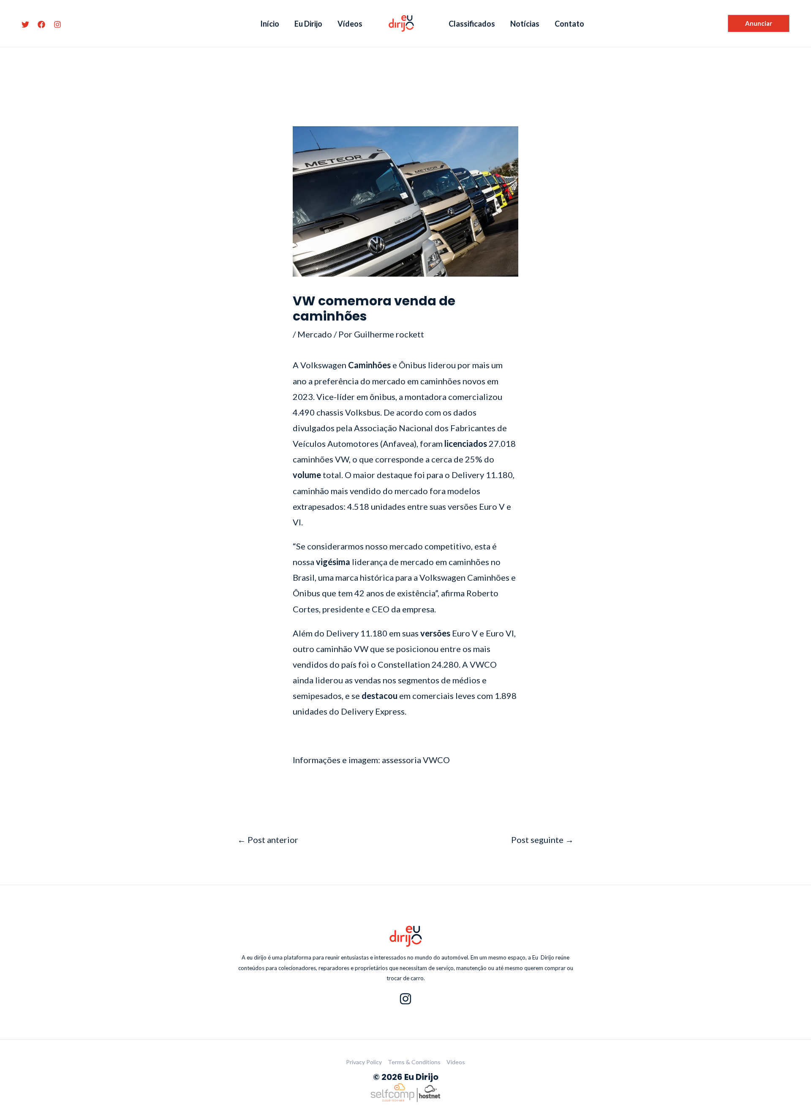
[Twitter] (25, 24)
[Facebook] (41, 24)
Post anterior (267, 840)
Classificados (472, 23)
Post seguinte (542, 840)
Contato (569, 23)
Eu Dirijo (308, 23)
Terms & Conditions (414, 1062)
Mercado (314, 334)
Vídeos (349, 23)
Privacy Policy (364, 1062)
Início (269, 23)
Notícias (524, 23)
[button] (758, 23)
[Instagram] (57, 24)
